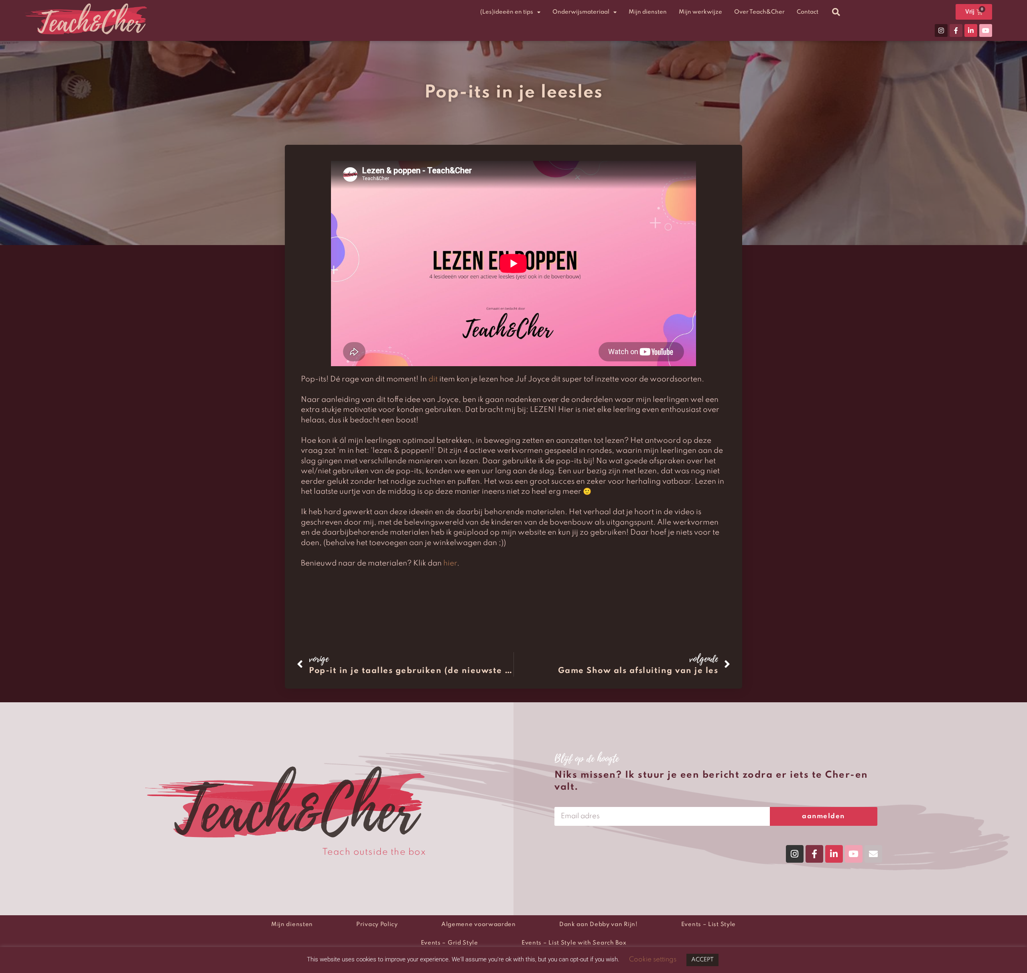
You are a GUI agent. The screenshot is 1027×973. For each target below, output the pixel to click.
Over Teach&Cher (759, 12)
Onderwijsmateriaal (580, 12)
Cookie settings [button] (652, 959)
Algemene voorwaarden (478, 924)
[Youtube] (985, 30)
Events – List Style (708, 924)
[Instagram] (941, 30)
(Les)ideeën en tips (506, 12)
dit (433, 379)
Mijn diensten (648, 12)
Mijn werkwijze (700, 12)
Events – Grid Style (449, 943)
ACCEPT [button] (702, 960)
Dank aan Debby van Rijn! (598, 924)
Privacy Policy (377, 924)
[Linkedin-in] (970, 30)
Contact (807, 12)
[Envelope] (873, 854)
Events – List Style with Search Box (574, 943)
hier (450, 563)
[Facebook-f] (956, 30)
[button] (836, 12)
